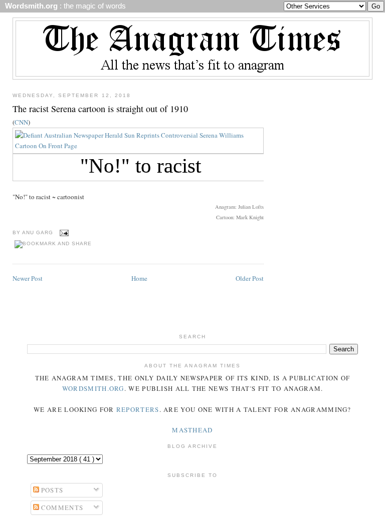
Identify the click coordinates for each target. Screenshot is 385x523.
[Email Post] (63, 232)
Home (139, 278)
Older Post (250, 278)
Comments (61, 507)
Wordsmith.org (93, 388)
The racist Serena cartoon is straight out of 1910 (100, 109)
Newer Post (28, 278)
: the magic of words (63, 6)
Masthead (192, 429)
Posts (51, 489)
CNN (21, 122)
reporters (137, 409)
